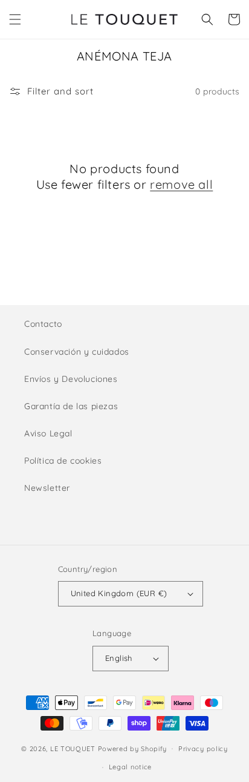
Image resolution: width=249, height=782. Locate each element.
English (118, 658)
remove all (181, 184)
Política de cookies (63, 460)
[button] (15, 19)
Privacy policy (203, 748)
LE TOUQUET (72, 748)
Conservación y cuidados (76, 351)
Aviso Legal (48, 433)
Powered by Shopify (132, 748)
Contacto (43, 323)
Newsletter (47, 487)
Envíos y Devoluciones (71, 378)
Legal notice (130, 767)
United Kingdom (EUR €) (119, 593)
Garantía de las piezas (71, 406)
